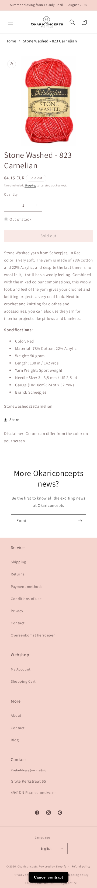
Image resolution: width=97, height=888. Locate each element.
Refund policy (81, 866)
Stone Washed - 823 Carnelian (50, 40)
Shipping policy (77, 875)
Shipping (30, 185)
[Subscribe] (80, 520)
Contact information (39, 883)
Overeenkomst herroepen (33, 635)
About (16, 715)
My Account (21, 669)
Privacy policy (23, 875)
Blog (15, 740)
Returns (18, 574)
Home (10, 40)
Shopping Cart (23, 681)
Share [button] (14, 419)
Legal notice (68, 883)
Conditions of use (26, 598)
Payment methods (27, 586)
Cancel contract (48, 877)
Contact (18, 623)
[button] (11, 22)
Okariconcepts (28, 866)
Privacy (17, 610)
